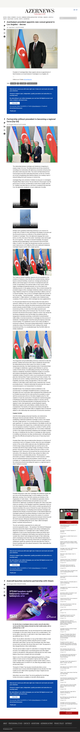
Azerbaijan (13, 83)
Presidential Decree (32, 83)
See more (69, 713)
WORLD (9, 17)
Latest (68, 522)
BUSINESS (14, 17)
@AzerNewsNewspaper (16, 108)
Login (76, 9)
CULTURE (16, 18)
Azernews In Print (47, 723)
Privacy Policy (59, 723)
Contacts (27, 723)
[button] (4, 22)
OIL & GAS (19, 17)
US (18, 83)
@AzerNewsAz (28, 79)
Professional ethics (15, 723)
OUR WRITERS (26, 18)
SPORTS (21, 18)
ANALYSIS (46, 17)
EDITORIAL (40, 17)
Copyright (68, 723)
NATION (4, 17)
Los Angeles (23, 83)
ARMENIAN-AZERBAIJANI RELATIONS (29, 17)
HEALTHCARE (10, 18)
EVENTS (5, 18)
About (5, 723)
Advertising (35, 723)
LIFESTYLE (51, 17)
